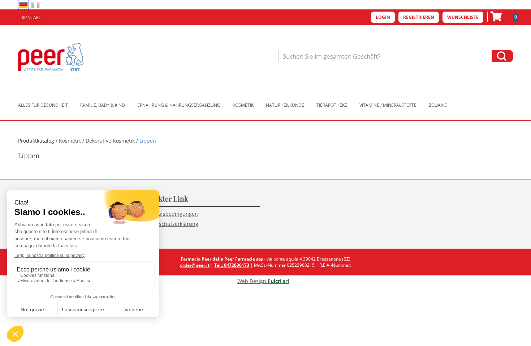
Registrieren (418, 17)
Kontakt (31, 17)
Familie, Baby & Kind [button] (102, 105)
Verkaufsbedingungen (171, 213)
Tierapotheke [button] (331, 105)
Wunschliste (463, 17)
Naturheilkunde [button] (285, 105)
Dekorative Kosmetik (110, 140)
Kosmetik (70, 140)
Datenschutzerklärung (171, 223)
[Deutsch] (23, 4)
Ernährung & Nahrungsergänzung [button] (178, 105)
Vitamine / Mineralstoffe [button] (387, 105)
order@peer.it (195, 265)
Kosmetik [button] (243, 105)
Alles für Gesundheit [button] (43, 105)
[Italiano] (35, 4)
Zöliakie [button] (438, 105)
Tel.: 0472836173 (231, 265)
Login (383, 17)
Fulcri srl (278, 281)
